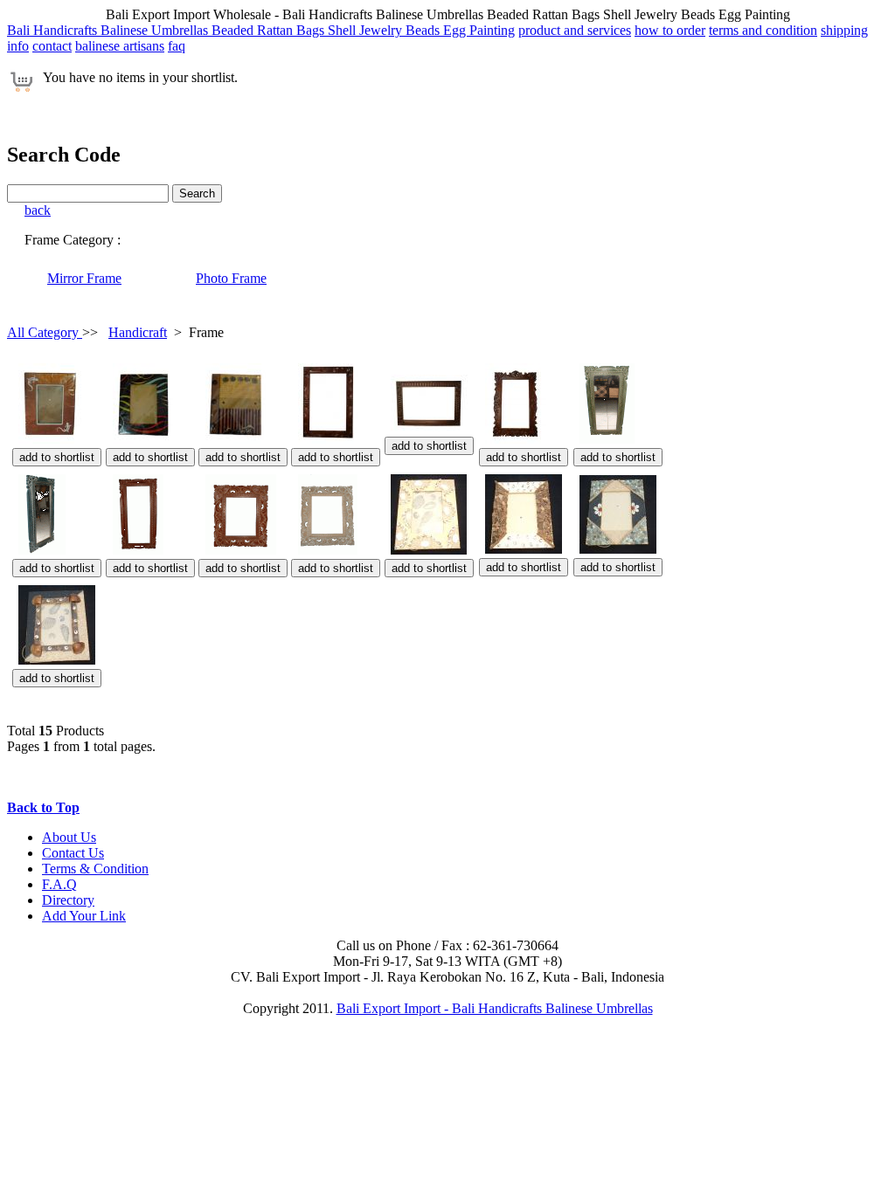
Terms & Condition (95, 868)
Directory (68, 900)
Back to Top (43, 807)
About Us (69, 837)
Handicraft (137, 332)
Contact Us (73, 852)
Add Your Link (84, 915)
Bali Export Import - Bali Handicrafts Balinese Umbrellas (494, 1008)
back (37, 210)
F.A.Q (59, 884)
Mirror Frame (84, 278)
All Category (44, 332)
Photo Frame (231, 278)
